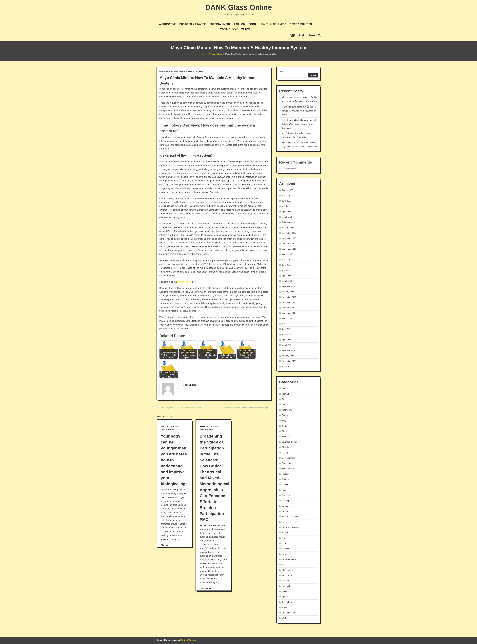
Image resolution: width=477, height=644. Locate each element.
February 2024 (288, 350)
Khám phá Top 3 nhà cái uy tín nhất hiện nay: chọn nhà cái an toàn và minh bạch (299, 145)
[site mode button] (292, 35)
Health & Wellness (273, 24)
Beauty (285, 415)
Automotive (167, 24)
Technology (229, 29)
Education (286, 463)
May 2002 (286, 366)
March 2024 (287, 345)
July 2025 (286, 260)
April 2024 (286, 340)
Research (286, 586)
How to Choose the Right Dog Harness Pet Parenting (246, 408)
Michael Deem (184, 282)
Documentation (288, 458)
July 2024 (286, 324)
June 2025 (286, 265)
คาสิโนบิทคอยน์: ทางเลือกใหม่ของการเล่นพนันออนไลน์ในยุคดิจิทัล (298, 135)
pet (283, 565)
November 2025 (289, 238)
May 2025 (286, 270)
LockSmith (286, 543)
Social (284, 591)
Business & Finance (192, 24)
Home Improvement (290, 527)
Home (284, 522)
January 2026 (288, 228)
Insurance (286, 533)
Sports (285, 597)
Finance (285, 479)
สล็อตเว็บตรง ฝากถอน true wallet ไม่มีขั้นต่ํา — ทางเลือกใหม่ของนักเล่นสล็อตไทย (300, 99)
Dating (285, 453)
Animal (285, 388)
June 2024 (286, 329)
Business (286, 437)
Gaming (285, 501)
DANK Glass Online (238, 7)
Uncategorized (288, 613)
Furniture (286, 495)
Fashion (239, 24)
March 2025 (287, 281)
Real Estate (287, 575)
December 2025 (289, 233)
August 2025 (287, 254)
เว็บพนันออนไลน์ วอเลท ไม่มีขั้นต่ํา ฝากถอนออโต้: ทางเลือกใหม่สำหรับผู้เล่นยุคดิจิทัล (299, 111)
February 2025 (288, 286)
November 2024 (289, 302)
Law (284, 538)
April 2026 (286, 212)
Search (312, 35)
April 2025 (286, 276)
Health (285, 511)
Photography (287, 570)
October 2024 (288, 308)
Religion (285, 581)
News (284, 554)
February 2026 (288, 222)
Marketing (286, 549)
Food (252, 24)
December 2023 (289, 361)
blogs (284, 426)
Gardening (286, 506)
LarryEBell (199, 71)
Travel (246, 29)
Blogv (284, 431)
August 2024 (287, 318)
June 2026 (286, 201)
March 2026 (287, 217)
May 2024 (286, 334)
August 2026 (287, 190)
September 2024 (289, 313)
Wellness (286, 618)
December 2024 (289, 297)
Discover (165, 545)
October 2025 (288, 244)
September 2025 (289, 249)
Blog (284, 421)
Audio (284, 405)
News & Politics (301, 24)
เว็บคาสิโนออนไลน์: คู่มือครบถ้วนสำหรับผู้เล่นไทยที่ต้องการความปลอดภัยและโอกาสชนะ (299, 124)
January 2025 (288, 292)
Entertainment (220, 24)
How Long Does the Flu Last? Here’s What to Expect (181, 408)
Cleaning (286, 447)
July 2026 (286, 196)
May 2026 (286, 206)
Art (283, 399)
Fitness (285, 485)
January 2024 (288, 356)
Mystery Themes (188, 640)
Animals (285, 394)
